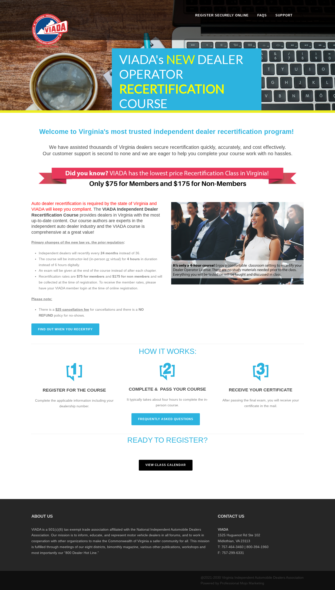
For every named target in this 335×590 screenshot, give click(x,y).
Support (284, 15)
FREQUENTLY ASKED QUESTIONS (165, 419)
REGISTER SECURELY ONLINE (222, 15)
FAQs (262, 15)
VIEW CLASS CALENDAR (165, 465)
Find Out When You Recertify (65, 329)
